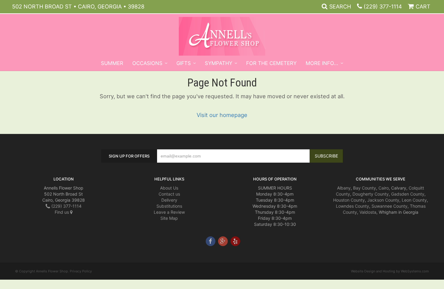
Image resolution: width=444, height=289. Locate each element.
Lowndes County (352, 206)
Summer (112, 63)
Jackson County (383, 200)
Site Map (169, 218)
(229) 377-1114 (383, 6)
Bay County (364, 187)
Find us (62, 212)
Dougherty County (370, 193)
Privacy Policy (81, 271)
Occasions (147, 63)
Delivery (169, 200)
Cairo (383, 187)
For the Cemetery (271, 63)
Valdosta (367, 212)
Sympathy (218, 63)
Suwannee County (389, 206)
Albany (344, 187)
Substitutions (169, 206)
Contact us (169, 193)
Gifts (183, 63)
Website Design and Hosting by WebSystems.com (390, 271)
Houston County (349, 200)
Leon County (414, 200)
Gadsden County (407, 193)
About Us (169, 187)
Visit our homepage (222, 115)
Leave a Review (169, 212)
